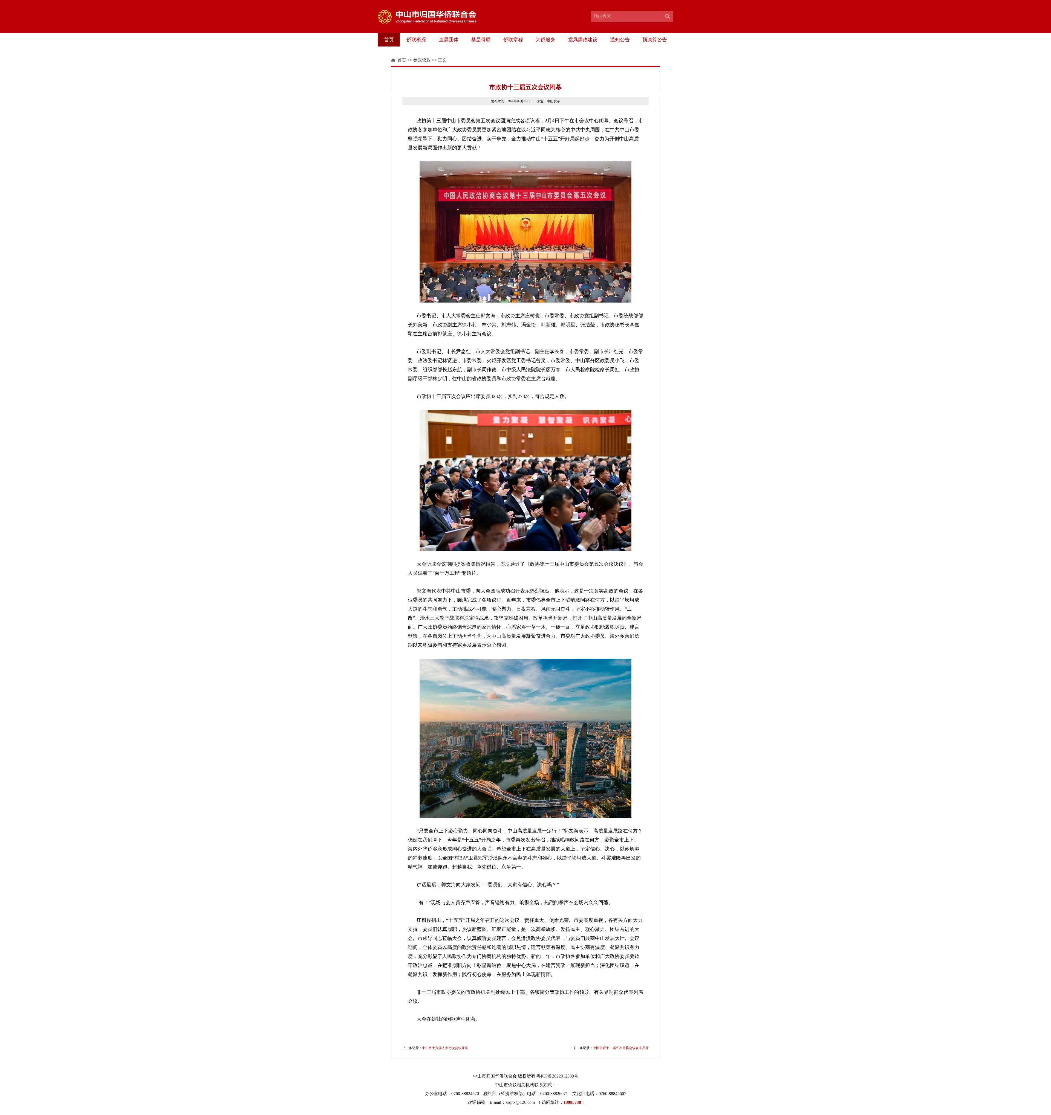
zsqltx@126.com (520, 1102)
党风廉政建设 (582, 39)
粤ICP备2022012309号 (557, 1076)
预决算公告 (654, 39)
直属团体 (448, 39)
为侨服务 (545, 39)
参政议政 (422, 60)
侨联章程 (513, 39)
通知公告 (620, 39)
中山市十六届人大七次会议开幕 (445, 1048)
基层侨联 (481, 39)
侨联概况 (416, 39)
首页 (389, 39)
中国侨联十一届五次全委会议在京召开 (621, 1048)
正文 (442, 60)
